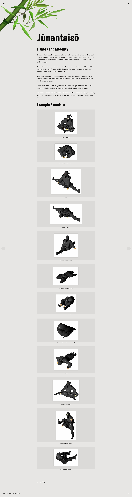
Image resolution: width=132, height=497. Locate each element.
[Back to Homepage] (3, 3)
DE (18, 493)
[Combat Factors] (3, 248)
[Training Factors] (129, 248)
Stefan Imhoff (8, 493)
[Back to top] (128, 493)
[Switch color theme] (128, 3)
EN (19, 493)
